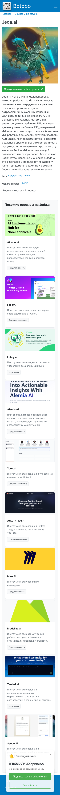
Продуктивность (17, 268)
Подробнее (30, 785)
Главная (6, 13)
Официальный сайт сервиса (22, 89)
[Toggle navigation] (55, 6)
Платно (24, 183)
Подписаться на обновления (30, 776)
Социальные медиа (26, 13)
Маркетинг (14, 372)
